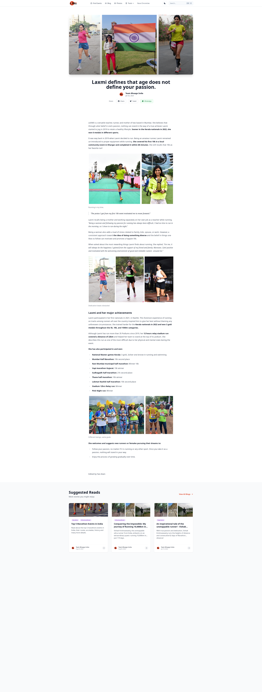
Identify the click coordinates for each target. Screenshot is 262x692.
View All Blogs (184, 494)
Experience (161, 520)
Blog (109, 3)
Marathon (75, 520)
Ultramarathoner (86, 520)
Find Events (97, 3)
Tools (130, 3)
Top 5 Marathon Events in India (87, 523)
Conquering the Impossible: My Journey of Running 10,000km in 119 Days (130, 526)
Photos (119, 3)
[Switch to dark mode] (165, 3)
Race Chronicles (143, 3)
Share (122, 101)
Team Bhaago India (134, 93)
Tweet (134, 101)
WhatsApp (147, 101)
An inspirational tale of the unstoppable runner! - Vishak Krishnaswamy (171, 526)
